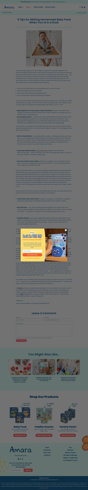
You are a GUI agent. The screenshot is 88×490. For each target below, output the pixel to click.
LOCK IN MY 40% (32, 255)
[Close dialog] (66, 230)
